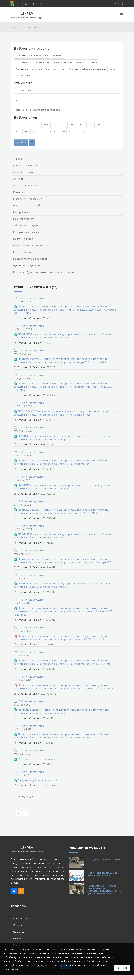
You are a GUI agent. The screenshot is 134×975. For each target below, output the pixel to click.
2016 (108, 124)
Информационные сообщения (32, 55)
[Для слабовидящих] (40, 3)
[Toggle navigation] (121, 15)
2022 (54, 124)
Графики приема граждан (28, 165)
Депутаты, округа (23, 172)
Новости (18, 938)
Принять (122, 967)
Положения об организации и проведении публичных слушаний (50, 62)
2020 (72, 124)
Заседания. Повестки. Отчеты (30, 185)
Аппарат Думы (21, 918)
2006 (81, 131)
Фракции (18, 932)
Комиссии (19, 192)
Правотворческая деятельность (32, 245)
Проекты (93, 62)
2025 (27, 124)
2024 (36, 124)
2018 (90, 124)
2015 (18, 131)
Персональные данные (26, 232)
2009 (52, 131)
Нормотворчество (23, 218)
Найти (22, 142)
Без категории (23, 75)
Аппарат (18, 158)
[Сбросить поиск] (32, 142)
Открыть (22, 318)
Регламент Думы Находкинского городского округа (44, 272)
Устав (112, 69)
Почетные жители (23, 238)
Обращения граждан (25, 225)
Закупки (18, 178)
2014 (26, 131)
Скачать (37, 318)
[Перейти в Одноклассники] (122, 3)
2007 (71, 131)
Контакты (57, 55)
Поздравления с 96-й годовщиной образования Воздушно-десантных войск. (104, 889)
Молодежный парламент (27, 198)
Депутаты (19, 925)
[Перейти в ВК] (115, 3)
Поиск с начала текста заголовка (38, 109)
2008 (62, 131)
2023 (45, 124)
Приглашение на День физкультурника (102, 874)
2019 (82, 124)
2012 (35, 131)
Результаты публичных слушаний (87, 69)
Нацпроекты (20, 212)
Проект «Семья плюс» (26, 252)
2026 (18, 124)
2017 (99, 124)
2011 (44, 131)
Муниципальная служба (27, 205)
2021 (63, 124)
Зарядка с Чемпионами (103, 859)
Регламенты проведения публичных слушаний (40, 69)
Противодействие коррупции (30, 259)
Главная (15, 27)
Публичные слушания (30, 298)
